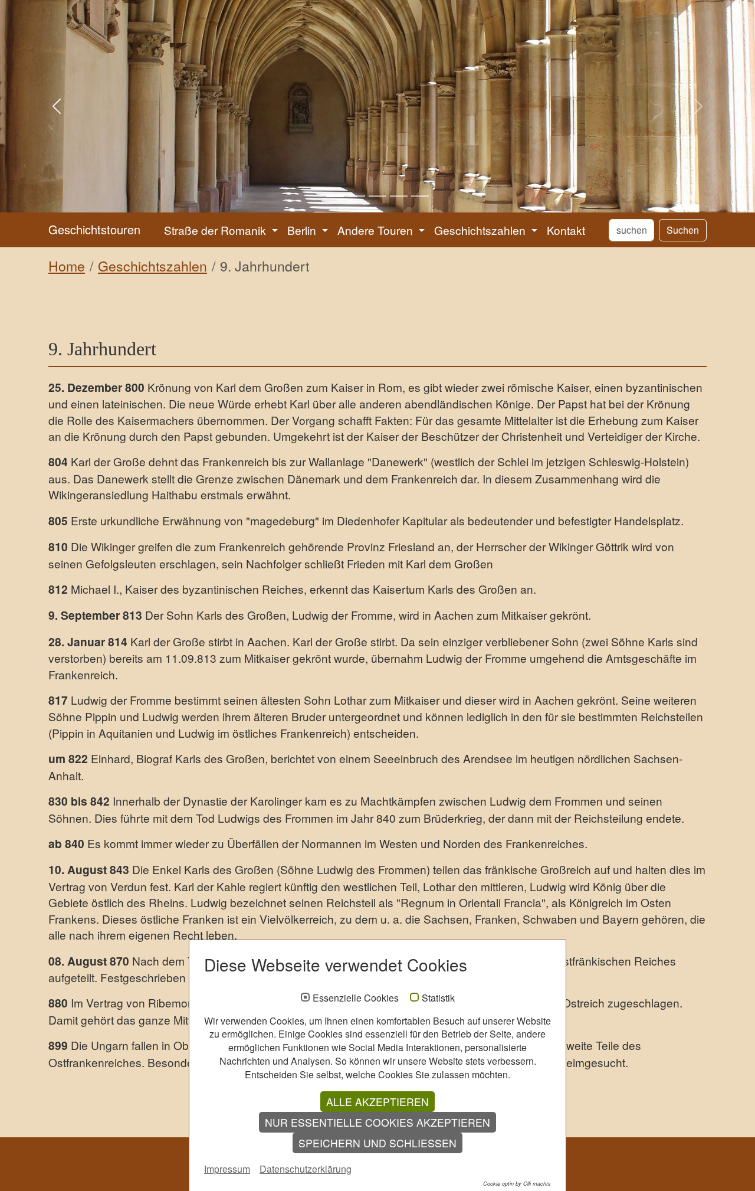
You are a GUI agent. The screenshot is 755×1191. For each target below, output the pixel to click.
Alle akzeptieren (377, 1101)
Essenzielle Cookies (356, 998)
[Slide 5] (420, 196)
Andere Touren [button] (376, 230)
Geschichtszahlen (152, 266)
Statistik (438, 998)
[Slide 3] (377, 196)
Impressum (227, 1169)
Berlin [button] (303, 230)
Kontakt (566, 230)
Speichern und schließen (377, 1143)
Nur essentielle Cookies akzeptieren (377, 1122)
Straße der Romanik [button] (216, 230)
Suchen (683, 230)
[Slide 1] (335, 196)
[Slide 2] (356, 196)
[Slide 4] (399, 196)
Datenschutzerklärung (306, 1169)
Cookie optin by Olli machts (517, 1183)
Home (66, 266)
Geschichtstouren (94, 229)
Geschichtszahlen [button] (481, 230)
